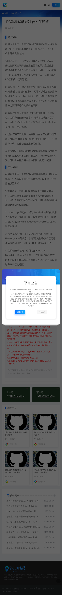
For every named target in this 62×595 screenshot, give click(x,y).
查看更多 (19, 312)
